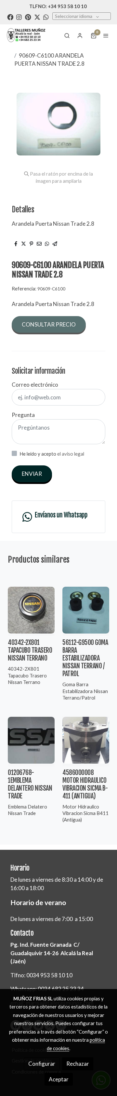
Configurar (41, 1063)
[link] (26, 35)
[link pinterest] (28, 17)
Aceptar (59, 1079)
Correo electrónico (35, 384)
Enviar (32, 473)
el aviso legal (70, 454)
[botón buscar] (67, 35)
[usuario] (80, 35)
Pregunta (23, 414)
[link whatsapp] (46, 17)
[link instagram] (19, 17)
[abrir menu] (106, 35)
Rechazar (77, 1063)
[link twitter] (37, 17)
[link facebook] (10, 17)
